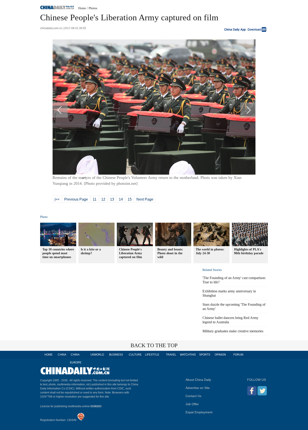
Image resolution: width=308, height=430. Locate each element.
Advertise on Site (198, 388)
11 (95, 199)
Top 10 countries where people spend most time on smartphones (58, 253)
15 (130, 199)
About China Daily (198, 379)
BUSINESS (116, 354)
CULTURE (135, 354)
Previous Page (76, 199)
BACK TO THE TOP (154, 345)
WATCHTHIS (188, 354)
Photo (44, 217)
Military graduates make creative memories (232, 331)
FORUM (238, 354)
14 (121, 199)
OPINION (220, 354)
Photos (93, 8)
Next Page (144, 199)
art (84, 177)
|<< (57, 199)
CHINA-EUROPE (75, 358)
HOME (48, 354)
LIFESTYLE (152, 354)
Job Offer (192, 404)
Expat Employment (199, 412)
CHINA (62, 354)
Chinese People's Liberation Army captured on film (130, 253)
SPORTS (204, 354)
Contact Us (193, 396)
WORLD (99, 354)
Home (82, 8)
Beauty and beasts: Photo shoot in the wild (170, 253)
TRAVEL (171, 354)
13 (112, 199)
